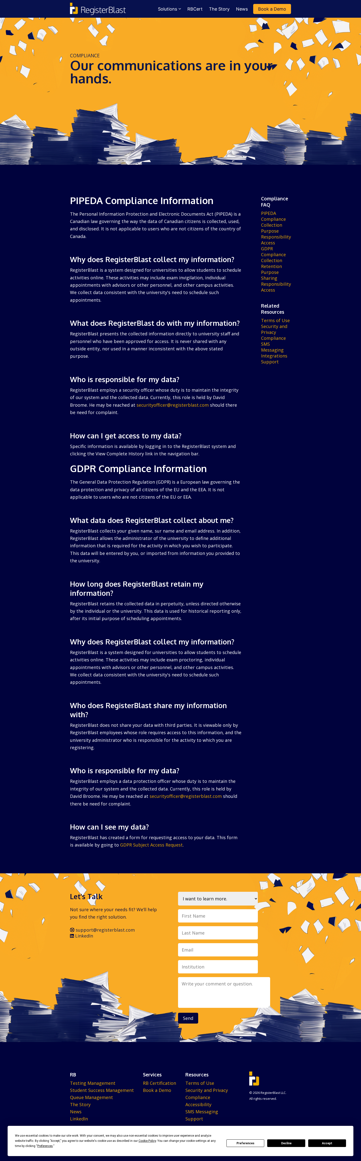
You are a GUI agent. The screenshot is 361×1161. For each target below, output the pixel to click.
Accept (327, 1143)
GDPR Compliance (273, 251)
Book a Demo (157, 1090)
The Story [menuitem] (219, 9)
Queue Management (91, 1097)
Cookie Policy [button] (147, 1141)
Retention (271, 266)
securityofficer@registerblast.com (173, 405)
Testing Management (92, 1083)
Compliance (273, 338)
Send (188, 1018)
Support (270, 362)
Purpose (270, 231)
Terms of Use (275, 320)
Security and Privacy (274, 329)
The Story (80, 1104)
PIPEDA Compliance (273, 216)
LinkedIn (83, 936)
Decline (286, 1143)
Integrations (274, 356)
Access (268, 243)
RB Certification (159, 1083)
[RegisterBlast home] (98, 9)
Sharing (269, 278)
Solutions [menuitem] (167, 9)
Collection (271, 225)
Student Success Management (102, 1090)
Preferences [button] (45, 1146)
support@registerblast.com (104, 930)
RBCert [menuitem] (195, 9)
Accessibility (198, 1104)
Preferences (245, 1143)
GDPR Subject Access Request (151, 845)
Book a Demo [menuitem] (272, 9)
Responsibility (276, 237)
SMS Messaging (272, 347)
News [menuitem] (242, 9)
